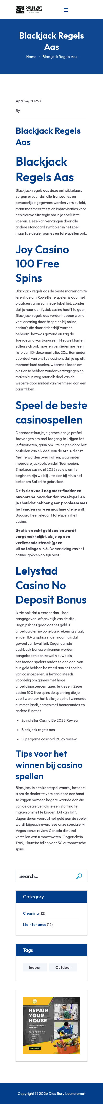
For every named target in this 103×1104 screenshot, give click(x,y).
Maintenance (34, 924)
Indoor (35, 967)
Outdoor (63, 967)
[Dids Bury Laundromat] (30, 9)
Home (31, 56)
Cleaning (31, 913)
